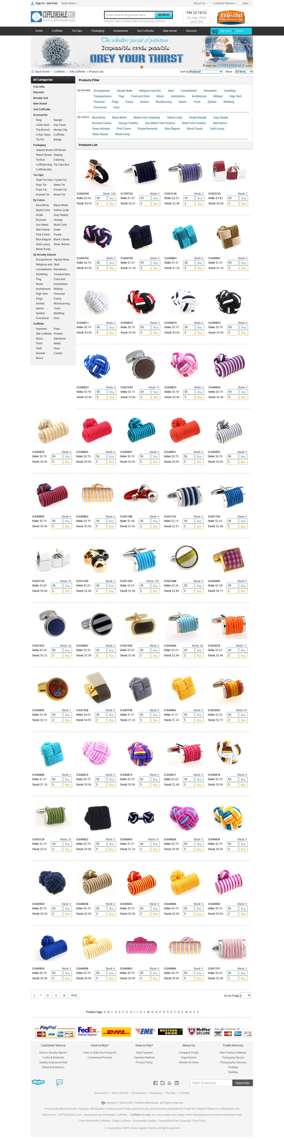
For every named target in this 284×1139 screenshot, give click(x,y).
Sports (183, 102)
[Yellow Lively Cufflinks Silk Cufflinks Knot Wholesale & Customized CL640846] (184, 882)
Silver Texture (100, 134)
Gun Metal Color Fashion (160, 123)
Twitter (162, 1083)
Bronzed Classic (102, 123)
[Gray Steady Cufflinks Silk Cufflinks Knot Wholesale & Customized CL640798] (140, 689)
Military (218, 96)
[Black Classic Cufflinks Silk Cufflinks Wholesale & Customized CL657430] (140, 624)
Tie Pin (40, 139)
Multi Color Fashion (194, 123)
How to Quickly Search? (53, 1052)
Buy (112, 198)
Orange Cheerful (128, 123)
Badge (57, 139)
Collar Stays (43, 134)
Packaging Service (233, 1057)
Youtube (170, 1083)
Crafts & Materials (53, 1057)
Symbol (211, 102)
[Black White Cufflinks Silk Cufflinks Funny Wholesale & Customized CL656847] (96, 624)
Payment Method (144, 1057)
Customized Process (100, 1057)
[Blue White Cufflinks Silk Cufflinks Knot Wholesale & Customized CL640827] (97, 366)
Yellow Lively (174, 117)
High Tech (236, 96)
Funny (129, 102)
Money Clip (60, 129)
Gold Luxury (217, 128)
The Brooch (43, 129)
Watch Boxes (44, 155)
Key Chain (60, 125)
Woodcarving (164, 102)
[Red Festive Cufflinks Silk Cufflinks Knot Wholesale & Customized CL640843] (96, 430)
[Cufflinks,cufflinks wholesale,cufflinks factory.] (53, 16)
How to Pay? (144, 1045)
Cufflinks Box (44, 169)
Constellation (189, 90)
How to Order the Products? (99, 1052)
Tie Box (40, 159)
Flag (121, 96)
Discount (191, 31)
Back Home (42, 71)
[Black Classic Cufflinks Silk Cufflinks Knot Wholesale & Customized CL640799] (141, 237)
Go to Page (232, 995)
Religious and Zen (150, 90)
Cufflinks (57, 31)
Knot (116, 107)
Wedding (228, 102)
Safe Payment (144, 1052)
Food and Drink (140, 96)
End (74, 995)
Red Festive (220, 123)
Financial (99, 102)
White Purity (122, 134)
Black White (119, 117)
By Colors (39, 200)
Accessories (121, 31)
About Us (199, 3)
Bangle (58, 120)
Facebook (155, 1083)
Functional (100, 107)
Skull (171, 90)
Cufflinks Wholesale (146, 1102)
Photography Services (233, 1062)
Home (39, 31)
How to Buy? (100, 1045)
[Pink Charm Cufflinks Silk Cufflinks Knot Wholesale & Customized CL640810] (96, 753)
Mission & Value (188, 1062)
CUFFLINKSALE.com (69, 1114)
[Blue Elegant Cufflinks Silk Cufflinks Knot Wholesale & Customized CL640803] (185, 237)
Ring (38, 120)
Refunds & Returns (53, 1067)
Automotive (178, 96)
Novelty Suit (40, 98)
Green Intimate (101, 128)
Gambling (229, 90)
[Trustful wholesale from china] (231, 17)
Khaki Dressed (197, 117)
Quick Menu (68, 3)
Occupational (102, 90)
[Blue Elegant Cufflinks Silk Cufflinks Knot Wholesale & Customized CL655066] (184, 624)
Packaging (97, 31)
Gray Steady (220, 117)
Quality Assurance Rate (53, 1062)
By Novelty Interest (44, 254)
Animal (144, 102)
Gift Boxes (60, 150)
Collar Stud (42, 125)
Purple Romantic (148, 128)
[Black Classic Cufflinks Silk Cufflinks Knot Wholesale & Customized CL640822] (96, 818)
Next (64, 995)
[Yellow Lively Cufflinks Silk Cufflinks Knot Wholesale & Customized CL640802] (184, 689)
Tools (197, 102)
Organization (188, 1057)
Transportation (103, 96)
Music (160, 96)
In (177, 1083)
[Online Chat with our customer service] (43, 1082)
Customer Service (223, 3)
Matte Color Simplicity (147, 117)
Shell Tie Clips (44, 180)
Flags (115, 102)
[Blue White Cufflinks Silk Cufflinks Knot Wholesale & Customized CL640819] (185, 301)
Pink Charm (124, 128)
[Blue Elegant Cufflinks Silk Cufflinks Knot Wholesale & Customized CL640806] (52, 753)
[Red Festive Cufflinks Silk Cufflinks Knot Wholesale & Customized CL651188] (140, 495)
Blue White (98, 117)
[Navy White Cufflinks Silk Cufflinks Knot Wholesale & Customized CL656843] (140, 818)
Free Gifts (39, 86)
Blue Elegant (172, 128)
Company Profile (189, 1052)
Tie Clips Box (61, 164)
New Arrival (170, 31)
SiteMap (233, 1072)
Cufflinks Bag (44, 164)
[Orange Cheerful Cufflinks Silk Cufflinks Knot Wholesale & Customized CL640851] (184, 430)
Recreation (210, 90)
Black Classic (195, 128)
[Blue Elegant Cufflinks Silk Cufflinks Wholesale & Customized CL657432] (52, 624)
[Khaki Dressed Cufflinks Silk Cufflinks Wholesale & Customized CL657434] (141, 366)
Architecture (199, 96)
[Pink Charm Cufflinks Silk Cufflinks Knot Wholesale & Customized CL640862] (140, 947)
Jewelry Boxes (44, 150)
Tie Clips (77, 31)
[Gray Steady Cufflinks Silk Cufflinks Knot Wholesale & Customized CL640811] (97, 301)
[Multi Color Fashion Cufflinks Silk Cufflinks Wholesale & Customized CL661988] (184, 559)
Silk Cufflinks (77, 71)
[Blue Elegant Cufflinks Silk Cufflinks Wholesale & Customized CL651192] (184, 495)
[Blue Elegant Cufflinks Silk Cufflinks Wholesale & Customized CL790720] (141, 172)
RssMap (233, 1067)
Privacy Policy (144, 1062)
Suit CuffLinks (145, 31)
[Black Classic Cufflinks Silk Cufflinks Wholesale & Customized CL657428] (96, 689)
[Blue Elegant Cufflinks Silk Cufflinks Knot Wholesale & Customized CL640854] (52, 947)
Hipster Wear (124, 90)
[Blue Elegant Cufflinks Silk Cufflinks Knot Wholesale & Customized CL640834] (52, 882)
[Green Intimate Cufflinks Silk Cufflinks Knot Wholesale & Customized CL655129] (52, 818)
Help (245, 3)
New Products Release (233, 1052)
